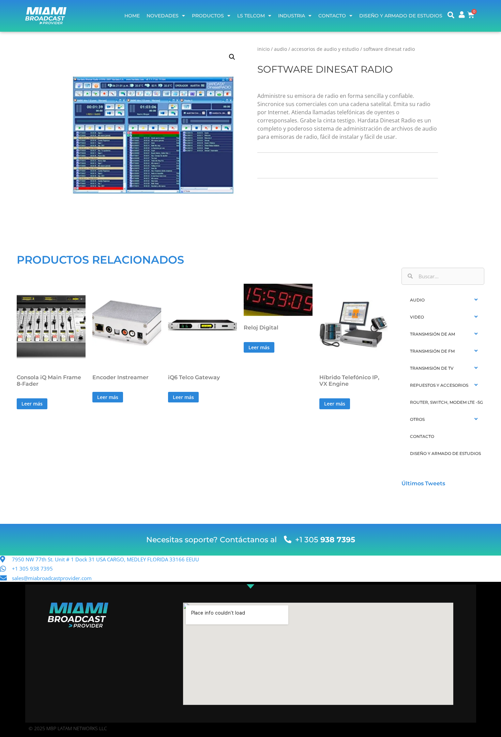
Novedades (163, 16)
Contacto (332, 16)
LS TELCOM (251, 16)
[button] (232, 57)
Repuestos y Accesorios (439, 385)
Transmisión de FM (432, 351)
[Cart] (470, 14)
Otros (417, 419)
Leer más (32, 403)
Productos (208, 16)
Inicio (263, 49)
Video (417, 317)
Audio (280, 49)
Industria (291, 16)
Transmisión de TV (432, 368)
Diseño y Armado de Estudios (400, 16)
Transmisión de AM (432, 334)
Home (132, 16)
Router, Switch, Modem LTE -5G (446, 402)
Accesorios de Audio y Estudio (325, 49)
